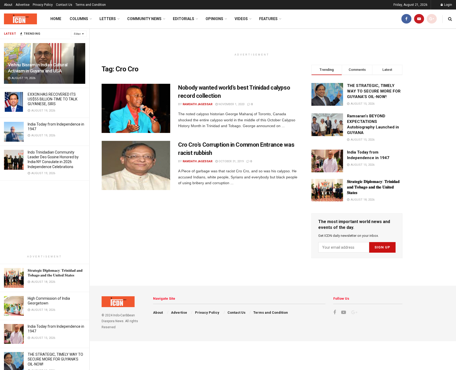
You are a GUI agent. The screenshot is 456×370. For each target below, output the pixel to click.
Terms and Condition (90, 5)
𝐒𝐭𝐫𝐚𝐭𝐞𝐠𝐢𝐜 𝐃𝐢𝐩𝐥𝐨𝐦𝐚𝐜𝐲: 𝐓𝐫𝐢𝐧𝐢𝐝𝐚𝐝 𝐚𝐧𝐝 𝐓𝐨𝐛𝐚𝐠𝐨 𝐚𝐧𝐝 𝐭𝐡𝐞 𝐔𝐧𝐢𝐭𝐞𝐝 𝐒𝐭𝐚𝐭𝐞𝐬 (373, 187)
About (8, 5)
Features (268, 19)
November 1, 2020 (231, 104)
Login (447, 5)
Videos (241, 19)
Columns (79, 19)
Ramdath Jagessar (197, 104)
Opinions (214, 19)
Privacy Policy (43, 5)
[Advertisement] (44, 217)
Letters (107, 19)
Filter (77, 34)
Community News (144, 19)
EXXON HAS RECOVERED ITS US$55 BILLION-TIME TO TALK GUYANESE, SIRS (52, 99)
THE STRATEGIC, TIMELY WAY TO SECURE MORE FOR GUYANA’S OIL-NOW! (55, 359)
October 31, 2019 (231, 161)
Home (55, 19)
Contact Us (64, 5)
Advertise (23, 5)
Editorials (183, 19)
